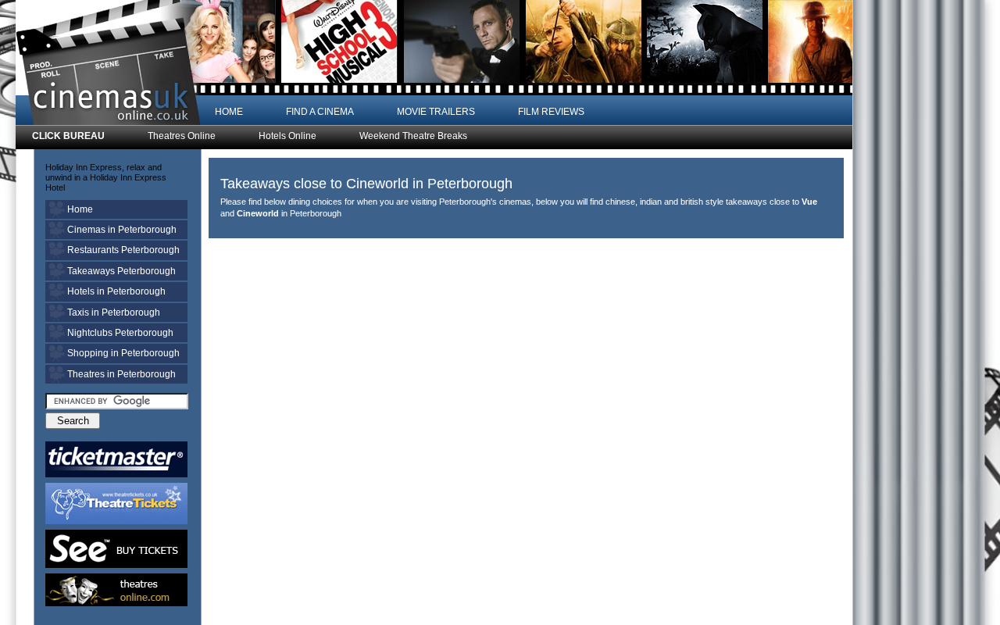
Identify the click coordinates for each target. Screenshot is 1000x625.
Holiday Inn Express (105, 187)
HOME (229, 111)
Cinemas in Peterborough (122, 229)
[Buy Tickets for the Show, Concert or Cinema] (116, 549)
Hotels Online (287, 136)
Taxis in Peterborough (113, 312)
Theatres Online (182, 136)
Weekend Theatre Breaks (413, 136)
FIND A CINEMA (320, 111)
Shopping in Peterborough (123, 353)
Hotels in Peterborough (116, 291)
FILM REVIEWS (551, 111)
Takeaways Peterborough (121, 271)
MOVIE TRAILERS (436, 111)
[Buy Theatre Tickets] (116, 503)
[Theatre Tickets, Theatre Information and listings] (116, 589)
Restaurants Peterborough (123, 250)
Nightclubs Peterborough (120, 332)
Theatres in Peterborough (121, 374)
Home (80, 209)
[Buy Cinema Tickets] (116, 459)
